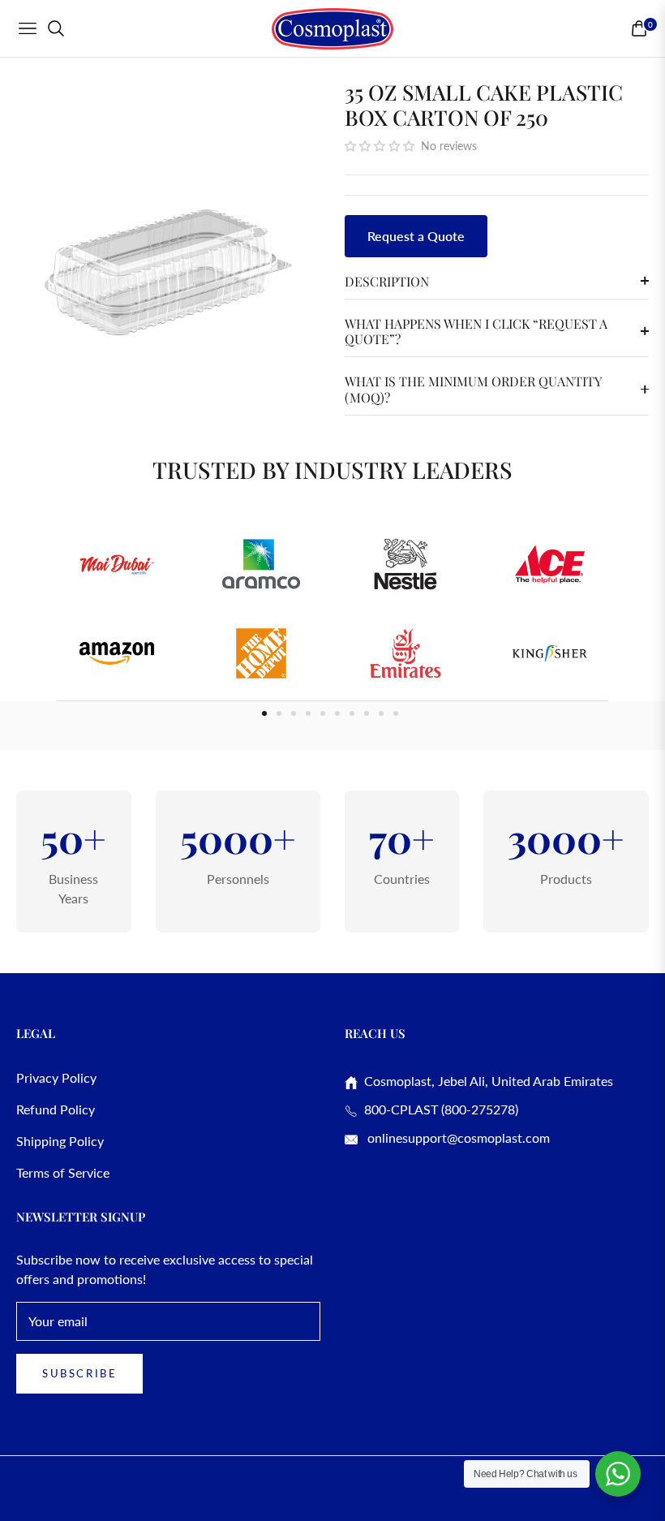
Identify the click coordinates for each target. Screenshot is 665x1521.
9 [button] (381, 713)
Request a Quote (416, 235)
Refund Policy (55, 1109)
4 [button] (308, 713)
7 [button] (352, 713)
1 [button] (264, 713)
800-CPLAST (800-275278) (438, 1109)
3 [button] (293, 713)
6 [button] (337, 713)
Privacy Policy (56, 1077)
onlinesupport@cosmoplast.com (457, 1137)
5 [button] (322, 713)
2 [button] (279, 713)
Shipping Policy (60, 1140)
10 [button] (395, 713)
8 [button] (366, 713)
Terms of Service (62, 1172)
